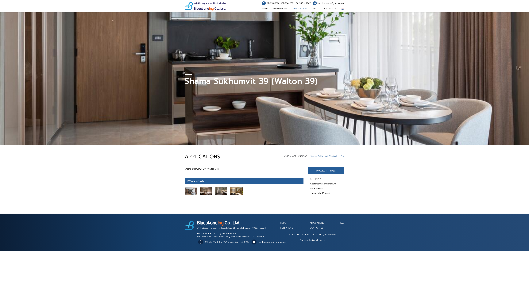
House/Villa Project (320, 193)
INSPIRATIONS (280, 8)
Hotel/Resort (316, 188)
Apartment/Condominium (323, 183)
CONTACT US (330, 8)
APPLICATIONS (300, 8)
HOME (265, 8)
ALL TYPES (315, 179)
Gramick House (318, 240)
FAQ (315, 8)
